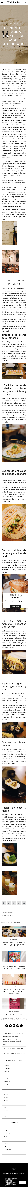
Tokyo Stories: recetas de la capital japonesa (14, 967)
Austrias (6, 1071)
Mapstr (23, 1173)
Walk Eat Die (14, 2)
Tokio (5, 1156)
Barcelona (7, 1127)
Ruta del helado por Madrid (10, 1036)
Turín (5, 1159)
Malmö (5, 1136)
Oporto (6, 1143)
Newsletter (17, 1173)
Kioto (5, 1139)
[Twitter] (10, 1025)
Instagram (6, 1173)
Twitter (11, 1173)
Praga (5, 1146)
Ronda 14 (19, 72)
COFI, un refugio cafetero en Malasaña (13, 1045)
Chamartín (7, 1081)
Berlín (5, 1130)
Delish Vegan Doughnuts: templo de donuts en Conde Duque (14, 944)
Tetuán (6, 1113)
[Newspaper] (17, 1025)
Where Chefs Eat (14, 1014)
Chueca (6, 1084)
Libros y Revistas (14, 963)
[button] (2, 2)
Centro (6, 1078)
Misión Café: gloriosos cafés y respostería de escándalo (14, 991)
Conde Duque (7, 1087)
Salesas (6, 1110)
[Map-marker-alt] (21, 1025)
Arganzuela (7, 1065)
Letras (6, 1097)
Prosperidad (7, 1103)
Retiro (6, 1107)
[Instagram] (6, 1025)
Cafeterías (14, 986)
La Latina (6, 1091)
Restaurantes (14, 23)
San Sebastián (8, 1149)
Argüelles (7, 1068)
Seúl (5, 1152)
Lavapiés (6, 1094)
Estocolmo (7, 1133)
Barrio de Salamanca (8, 915)
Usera (5, 1116)
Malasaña (6, 1100)
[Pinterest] (14, 1025)
